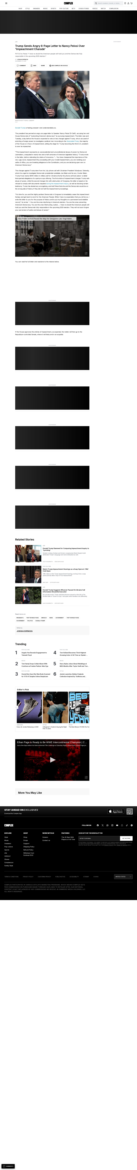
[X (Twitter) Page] (103, 825)
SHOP (20, 8)
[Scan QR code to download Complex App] (130, 811)
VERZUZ (94, 8)
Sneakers (20, 725)
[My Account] (128, 3)
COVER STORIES (84, 8)
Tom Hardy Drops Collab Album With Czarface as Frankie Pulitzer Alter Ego (35, 665)
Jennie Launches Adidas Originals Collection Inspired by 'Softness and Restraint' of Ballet (72, 675)
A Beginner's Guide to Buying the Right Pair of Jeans (55, 727)
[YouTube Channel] (117, 825)
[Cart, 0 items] (131, 3)
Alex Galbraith (48, 561)
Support (26, 843)
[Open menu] (6, 3)
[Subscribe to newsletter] (126, 838)
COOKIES (96, 876)
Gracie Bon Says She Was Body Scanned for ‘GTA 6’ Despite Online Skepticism (36, 675)
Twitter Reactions (32, 617)
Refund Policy (28, 850)
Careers (45, 837)
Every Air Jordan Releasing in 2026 (27, 727)
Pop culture (8, 847)
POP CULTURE (63, 8)
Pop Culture (47, 566)
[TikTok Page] (127, 825)
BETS (73, 8)
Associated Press (73, 141)
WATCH (103, 8)
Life (16, 41)
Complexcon (8, 862)
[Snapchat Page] (122, 825)
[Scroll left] (16, 707)
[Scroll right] (87, 707)
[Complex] (68, 3)
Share (43, 65)
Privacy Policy (108, 845)
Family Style (8, 866)
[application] (52, 236)
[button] (52, 236)
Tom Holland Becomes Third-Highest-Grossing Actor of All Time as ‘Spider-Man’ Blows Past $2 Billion (73, 654)
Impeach (44, 617)
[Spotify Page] (132, 825)
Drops (25, 840)
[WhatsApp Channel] (107, 825)
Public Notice (60, 876)
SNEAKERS (36, 8)
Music (23, 660)
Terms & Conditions (11, 876)
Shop (25, 837)
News (51, 617)
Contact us (46, 840)
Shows (6, 859)
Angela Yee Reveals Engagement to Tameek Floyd (34, 654)
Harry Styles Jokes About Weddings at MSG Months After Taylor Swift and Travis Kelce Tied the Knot (74, 665)
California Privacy (44, 876)
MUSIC (45, 8)
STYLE (27, 8)
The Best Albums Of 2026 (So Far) (79, 727)
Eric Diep (45, 582)
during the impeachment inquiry (57, 184)
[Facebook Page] (98, 825)
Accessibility (74, 876)
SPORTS (53, 8)
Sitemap (86, 876)
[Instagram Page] (112, 825)
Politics (30, 620)
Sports (6, 850)
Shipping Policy (28, 847)
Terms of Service (121, 845)
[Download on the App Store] (116, 811)
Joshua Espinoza (25, 631)
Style (61, 671)
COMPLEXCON (113, 8)
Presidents (19, 617)
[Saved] (125, 3)
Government (60, 617)
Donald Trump (20, 128)
